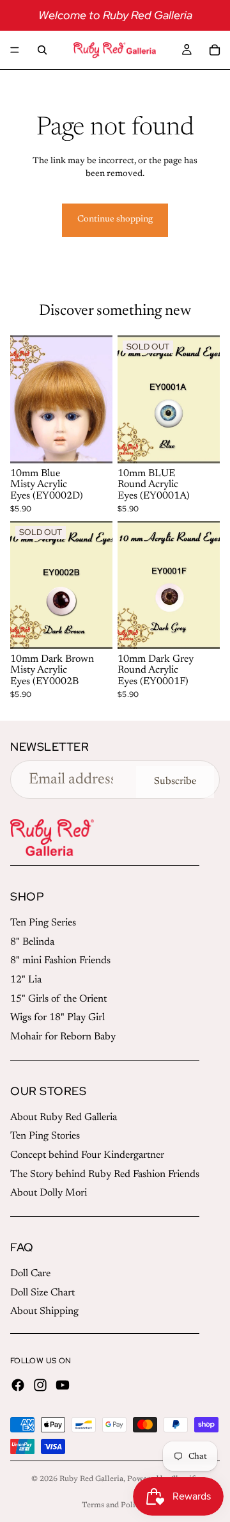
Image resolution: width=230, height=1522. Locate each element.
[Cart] (215, 50)
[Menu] (14, 50)
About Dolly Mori (48, 1193)
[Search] (42, 50)
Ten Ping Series (43, 923)
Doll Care (30, 1274)
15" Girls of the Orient (58, 999)
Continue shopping (115, 219)
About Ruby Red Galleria (63, 1117)
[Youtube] (62, 1385)
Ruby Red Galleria (91, 1479)
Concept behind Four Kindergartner (87, 1155)
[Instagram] (40, 1385)
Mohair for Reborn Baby (63, 1037)
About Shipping (44, 1311)
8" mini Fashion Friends (60, 961)
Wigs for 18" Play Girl (57, 1018)
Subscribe (175, 781)
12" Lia (26, 980)
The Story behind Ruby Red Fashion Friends (104, 1174)
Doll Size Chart (42, 1293)
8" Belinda (32, 942)
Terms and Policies (115, 1505)
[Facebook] (18, 1385)
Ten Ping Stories (45, 1136)
